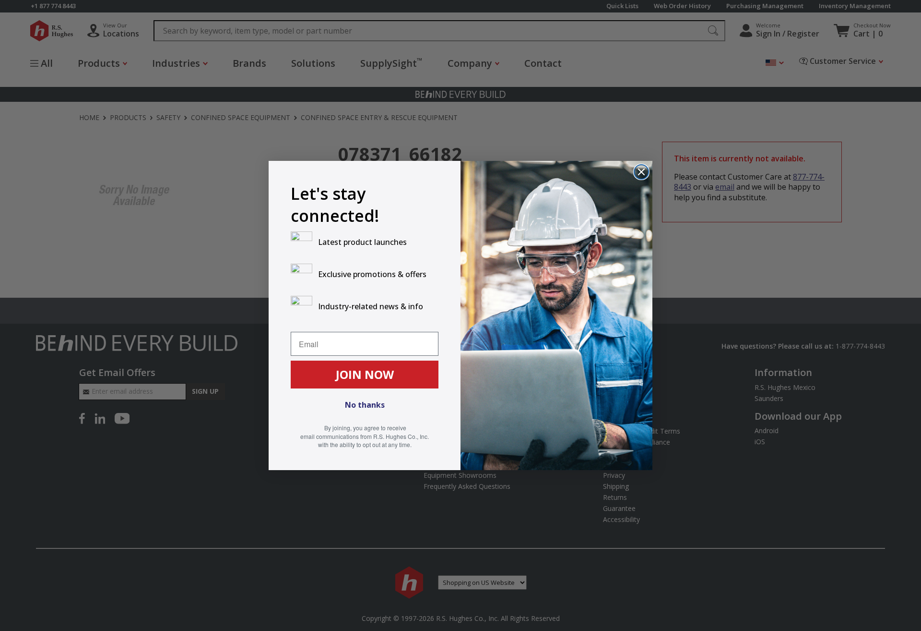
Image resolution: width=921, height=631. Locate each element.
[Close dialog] (641, 172)
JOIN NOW (365, 374)
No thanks (365, 405)
